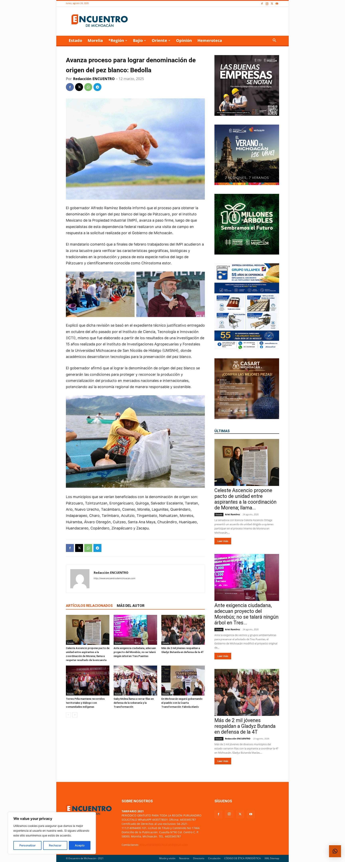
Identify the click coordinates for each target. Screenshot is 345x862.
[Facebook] (262, 3)
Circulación (214, 858)
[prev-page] (68, 714)
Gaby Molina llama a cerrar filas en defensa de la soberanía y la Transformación (134, 702)
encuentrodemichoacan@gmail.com (164, 845)
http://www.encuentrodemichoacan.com (114, 578)
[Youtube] (277, 3)
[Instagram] (267, 3)
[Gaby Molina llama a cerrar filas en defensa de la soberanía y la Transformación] (135, 681)
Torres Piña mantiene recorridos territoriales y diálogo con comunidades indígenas (85, 702)
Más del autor (130, 605)
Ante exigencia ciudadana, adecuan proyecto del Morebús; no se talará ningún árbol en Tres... (246, 614)
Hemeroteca (209, 40)
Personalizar (27, 845)
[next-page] (74, 714)
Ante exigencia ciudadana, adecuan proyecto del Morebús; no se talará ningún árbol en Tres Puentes (135, 652)
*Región (116, 40)
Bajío (138, 40)
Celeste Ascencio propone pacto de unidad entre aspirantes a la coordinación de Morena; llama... (245, 499)
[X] (272, 3)
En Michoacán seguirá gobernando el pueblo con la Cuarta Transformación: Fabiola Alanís (181, 702)
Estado (75, 40)
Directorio (198, 858)
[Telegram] (97, 87)
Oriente (159, 40)
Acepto (79, 845)
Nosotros (184, 858)
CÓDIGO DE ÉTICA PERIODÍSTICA (242, 858)
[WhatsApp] (88, 87)
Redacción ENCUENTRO (94, 78)
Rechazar (55, 845)
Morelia (95, 40)
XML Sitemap (272, 858)
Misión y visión (167, 858)
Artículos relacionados (89, 605)
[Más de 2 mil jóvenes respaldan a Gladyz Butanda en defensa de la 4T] (183, 630)
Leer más (222, 541)
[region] (52, 833)
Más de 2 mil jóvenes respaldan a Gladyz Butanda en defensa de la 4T (245, 726)
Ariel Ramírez (232, 514)
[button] (274, 41)
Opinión (184, 40)
